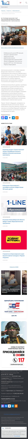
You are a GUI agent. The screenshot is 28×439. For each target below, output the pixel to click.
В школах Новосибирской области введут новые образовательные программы (14, 221)
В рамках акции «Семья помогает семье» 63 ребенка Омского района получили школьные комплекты (13, 152)
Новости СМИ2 (14, 267)
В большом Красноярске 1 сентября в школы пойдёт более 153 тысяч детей (13, 187)
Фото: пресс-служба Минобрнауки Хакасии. (12, 47)
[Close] (25, 428)
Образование (6, 147)
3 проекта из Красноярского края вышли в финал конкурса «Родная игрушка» (14, 255)
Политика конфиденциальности (12, 414)
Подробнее (17, 436)
